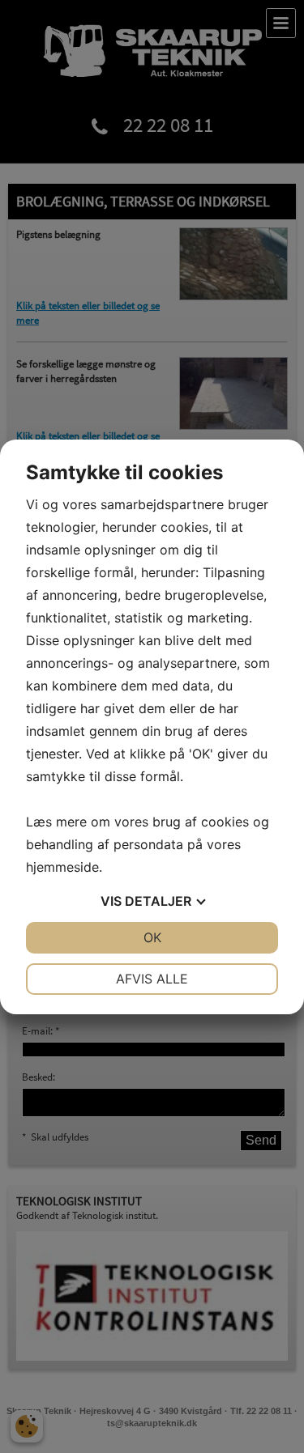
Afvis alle (152, 979)
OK (152, 937)
